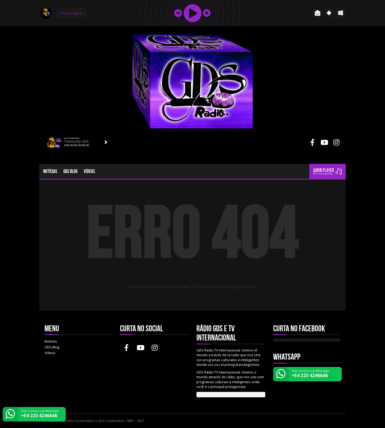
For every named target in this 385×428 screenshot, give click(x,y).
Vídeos (89, 171)
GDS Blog (70, 171)
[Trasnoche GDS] (106, 142)
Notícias (50, 171)
